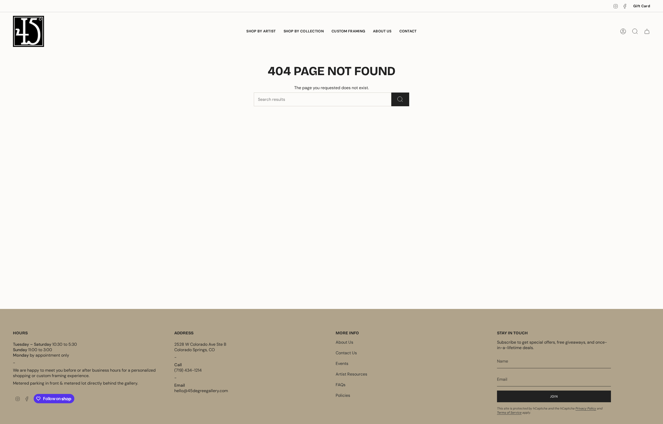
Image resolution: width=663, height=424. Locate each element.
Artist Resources (351, 374)
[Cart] (647, 31)
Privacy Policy (585, 408)
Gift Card (641, 6)
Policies (343, 395)
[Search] (400, 99)
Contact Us (346, 353)
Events (342, 363)
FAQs (340, 384)
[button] (304, 31)
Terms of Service (509, 413)
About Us (344, 342)
